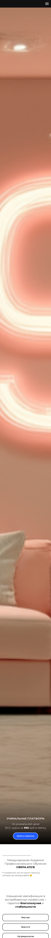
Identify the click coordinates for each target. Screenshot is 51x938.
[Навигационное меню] (47, 4)
